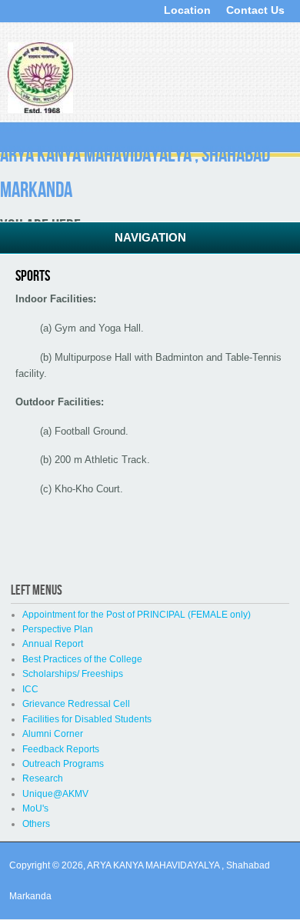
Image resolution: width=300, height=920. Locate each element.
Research (42, 778)
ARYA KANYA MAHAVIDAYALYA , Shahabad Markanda (135, 172)
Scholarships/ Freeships (72, 673)
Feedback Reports (60, 749)
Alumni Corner (52, 733)
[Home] (40, 110)
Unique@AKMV (55, 793)
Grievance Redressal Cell (76, 703)
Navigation (150, 237)
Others (36, 823)
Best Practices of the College (82, 659)
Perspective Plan (57, 629)
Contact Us (255, 10)
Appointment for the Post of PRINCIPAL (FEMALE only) (136, 614)
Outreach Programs (63, 763)
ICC (30, 689)
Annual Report (52, 643)
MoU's (35, 808)
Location (187, 10)
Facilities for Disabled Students (87, 719)
